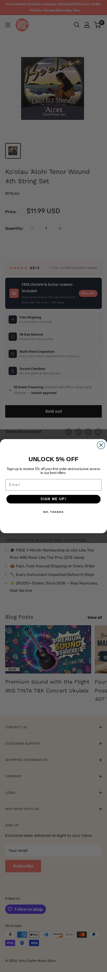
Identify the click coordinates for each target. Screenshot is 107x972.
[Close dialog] (101, 445)
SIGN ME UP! (53, 499)
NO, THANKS (53, 511)
